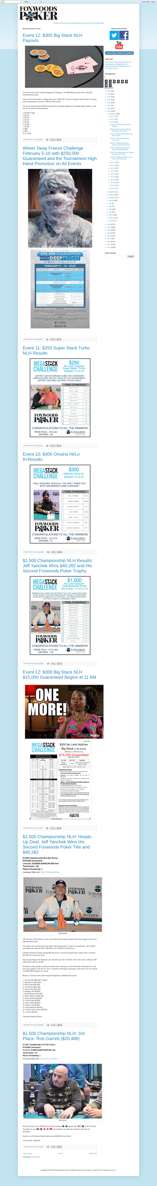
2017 (109, 227)
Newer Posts (27, 1153)
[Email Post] (47, 139)
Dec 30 (113, 116)
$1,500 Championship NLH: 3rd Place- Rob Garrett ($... (120, 158)
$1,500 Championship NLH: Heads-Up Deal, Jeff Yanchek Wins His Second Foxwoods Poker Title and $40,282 (57, 844)
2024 (109, 97)
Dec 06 (113, 188)
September (113, 198)
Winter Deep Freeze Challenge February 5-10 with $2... (120, 130)
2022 (109, 103)
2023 (109, 100)
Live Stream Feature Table (95, 23)
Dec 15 (113, 162)
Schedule (56, 23)
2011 (109, 244)
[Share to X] (55, 139)
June (110, 206)
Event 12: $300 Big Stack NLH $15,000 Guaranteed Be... (120, 148)
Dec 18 (113, 119)
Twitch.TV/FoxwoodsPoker (49, 872)
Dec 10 (113, 177)
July (110, 203)
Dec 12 (113, 171)
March (111, 215)
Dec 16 (113, 122)
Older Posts (93, 1153)
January (112, 221)
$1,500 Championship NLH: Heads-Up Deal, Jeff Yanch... (122, 153)
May (110, 209)
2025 (109, 94)
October (111, 195)
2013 (109, 239)
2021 (109, 105)
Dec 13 (113, 168)
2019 (109, 111)
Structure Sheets (66, 23)
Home (61, 1153)
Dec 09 (113, 180)
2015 (109, 233)
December (112, 114)
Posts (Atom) (36, 1157)
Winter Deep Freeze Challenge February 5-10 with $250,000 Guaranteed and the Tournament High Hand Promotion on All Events (60, 156)
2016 (109, 230)
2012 (109, 241)
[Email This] (51, 139)
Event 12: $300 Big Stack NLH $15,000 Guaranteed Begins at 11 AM (59, 674)
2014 (109, 236)
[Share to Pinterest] (60, 139)
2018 (109, 224)
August (111, 200)
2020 (109, 108)
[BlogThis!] (53, 139)
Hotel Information (79, 23)
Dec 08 (113, 182)
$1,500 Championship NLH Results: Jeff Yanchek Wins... (120, 144)
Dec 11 (113, 174)
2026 (109, 91)
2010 (109, 247)
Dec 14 (113, 165)
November (112, 192)
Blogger (113, 1170)
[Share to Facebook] (58, 139)
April (110, 212)
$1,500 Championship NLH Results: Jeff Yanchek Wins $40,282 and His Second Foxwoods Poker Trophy (58, 565)
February (112, 218)
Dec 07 (113, 185)
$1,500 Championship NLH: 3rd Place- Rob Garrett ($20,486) (54, 1036)
